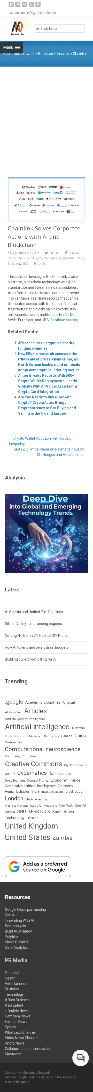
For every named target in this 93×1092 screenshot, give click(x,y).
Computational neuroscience (43, 749)
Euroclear (14, 264)
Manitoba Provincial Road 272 (23, 805)
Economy (58, 780)
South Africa (63, 811)
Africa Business (17, 1000)
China (80, 735)
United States (27, 837)
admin (41, 264)
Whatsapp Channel (20, 1032)
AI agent (69, 702)
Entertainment (17, 984)
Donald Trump (37, 780)
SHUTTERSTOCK (33, 811)
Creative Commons (33, 764)
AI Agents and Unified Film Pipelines (34, 612)
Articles (35, 711)
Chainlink (30, 258)
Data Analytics (16, 947)
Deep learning (15, 780)
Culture (10, 774)
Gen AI (10, 915)
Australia (78, 728)
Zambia (62, 837)
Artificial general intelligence (25, 719)
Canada (66, 736)
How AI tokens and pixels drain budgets (36, 647)
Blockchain (15, 258)
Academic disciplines (42, 702)
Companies (13, 742)
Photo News (15, 1043)
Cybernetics (32, 773)
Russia (10, 812)
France (74, 780)
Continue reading (64, 320)
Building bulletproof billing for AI (31, 659)
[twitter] (17, 6)
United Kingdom (31, 826)
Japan (79, 791)
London (14, 798)
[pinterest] (24, 6)
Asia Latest (14, 1005)
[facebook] (11, 6)
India (35, 791)
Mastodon (13, 1054)
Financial (12, 973)
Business (12, 989)
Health (10, 978)
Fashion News (16, 1021)
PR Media (16, 960)
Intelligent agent (52, 791)
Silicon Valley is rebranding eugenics (34, 624)
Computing (13, 756)
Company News (17, 1016)
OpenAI (80, 805)
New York (66, 805)
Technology (15, 818)
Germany (65, 786)
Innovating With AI (19, 920)
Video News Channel (21, 1038)
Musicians (50, 805)
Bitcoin (73, 253)
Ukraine (32, 818)
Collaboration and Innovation (28, 1049)
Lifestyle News (17, 1011)
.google (14, 701)
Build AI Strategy (18, 931)
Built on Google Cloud (20, 1077)
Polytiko (11, 937)
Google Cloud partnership (25, 910)
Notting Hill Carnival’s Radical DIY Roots (36, 635)
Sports (10, 1027)
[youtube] (38, 6)
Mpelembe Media (17, 1082)
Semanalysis (15, 926)
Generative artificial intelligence (30, 786)
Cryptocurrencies (50, 258)
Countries (29, 756)
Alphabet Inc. (13, 712)
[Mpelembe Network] (13, 28)
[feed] (31, 6)
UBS (25, 264)
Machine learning (37, 799)
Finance (54, 253)
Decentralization (73, 258)
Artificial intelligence (37, 726)
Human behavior (17, 791)
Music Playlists (17, 942)
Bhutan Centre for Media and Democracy (32, 736)
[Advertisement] (46, 115)
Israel (69, 791)
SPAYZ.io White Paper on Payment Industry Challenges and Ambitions (49, 452)
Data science (60, 773)
